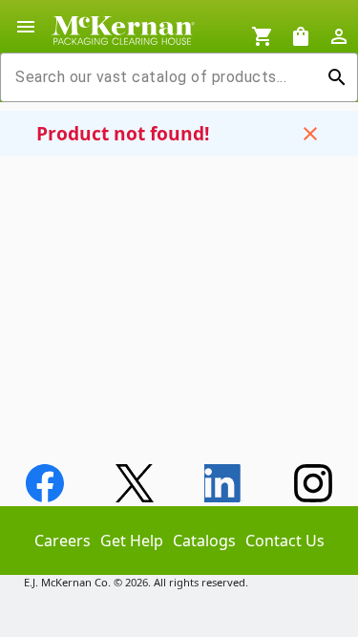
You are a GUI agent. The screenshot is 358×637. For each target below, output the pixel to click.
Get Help (131, 540)
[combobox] (163, 77)
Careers (62, 540)
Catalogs (204, 540)
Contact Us (285, 540)
